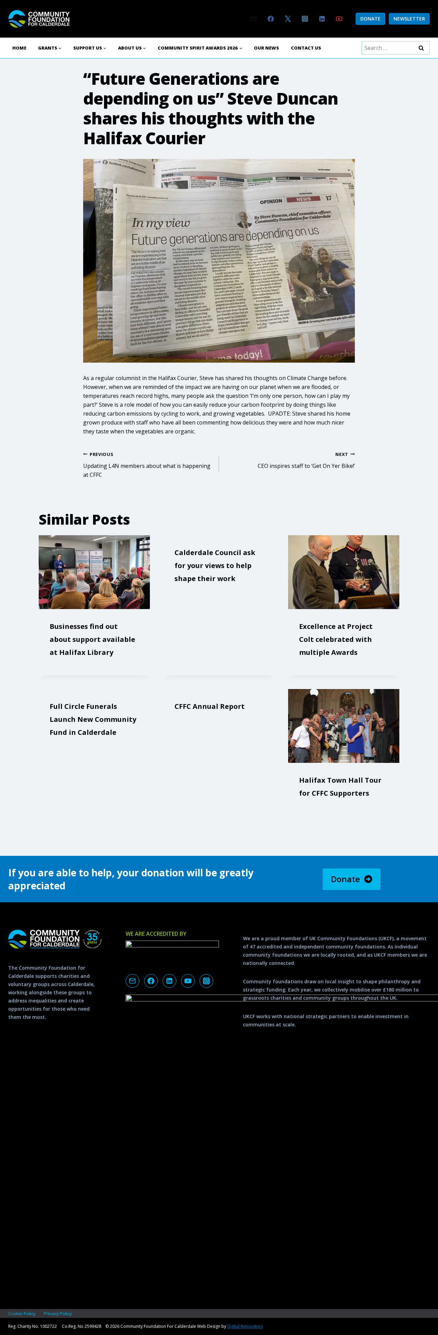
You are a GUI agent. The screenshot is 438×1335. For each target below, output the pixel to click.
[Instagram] (305, 19)
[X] (288, 19)
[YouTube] (339, 19)
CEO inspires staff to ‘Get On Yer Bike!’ (306, 460)
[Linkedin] (322, 19)
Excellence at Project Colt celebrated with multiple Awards (336, 639)
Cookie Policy (22, 1313)
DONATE (370, 18)
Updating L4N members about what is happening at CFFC (146, 464)
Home (19, 48)
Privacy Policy (58, 1313)
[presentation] (94, 572)
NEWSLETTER (409, 18)
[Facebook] (271, 19)
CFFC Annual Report (210, 706)
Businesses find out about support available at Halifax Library (92, 639)
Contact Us (306, 48)
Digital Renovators (245, 1326)
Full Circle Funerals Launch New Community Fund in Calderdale (93, 719)
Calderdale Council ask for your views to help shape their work (215, 565)
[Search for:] (395, 48)
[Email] (253, 19)
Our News (266, 48)
